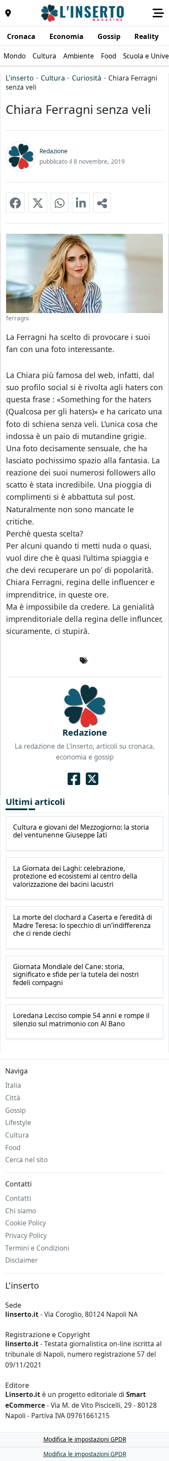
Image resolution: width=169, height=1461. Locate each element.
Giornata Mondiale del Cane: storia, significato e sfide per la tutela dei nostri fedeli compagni (76, 975)
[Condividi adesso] (102, 203)
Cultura (53, 78)
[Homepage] (83, 13)
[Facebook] (74, 779)
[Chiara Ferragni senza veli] (15, 203)
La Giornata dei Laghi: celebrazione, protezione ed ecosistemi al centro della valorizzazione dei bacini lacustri (75, 877)
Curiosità (86, 78)
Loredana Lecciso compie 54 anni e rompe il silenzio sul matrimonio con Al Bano (81, 1020)
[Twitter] (92, 779)
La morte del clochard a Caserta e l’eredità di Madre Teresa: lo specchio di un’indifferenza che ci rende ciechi (82, 925)
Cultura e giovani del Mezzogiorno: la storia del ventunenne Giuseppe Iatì (81, 832)
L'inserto (20, 78)
